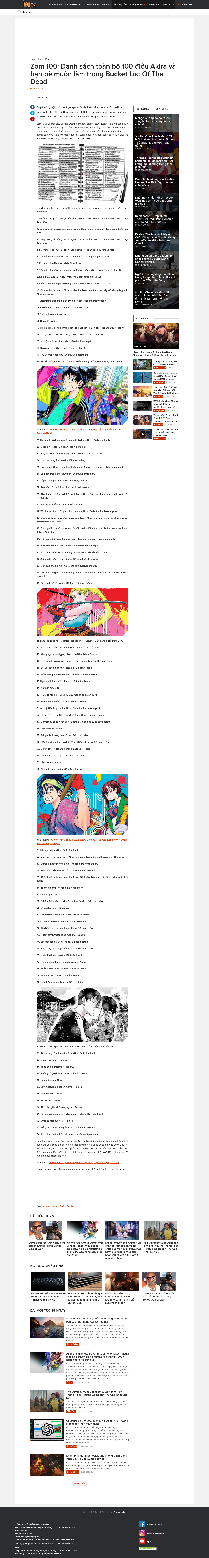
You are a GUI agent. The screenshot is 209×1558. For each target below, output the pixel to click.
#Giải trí (167, 4)
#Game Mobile (72, 4)
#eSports (106, 4)
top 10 (70, 1206)
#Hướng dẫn (120, 4)
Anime (54, 1206)
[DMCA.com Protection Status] (148, 1548)
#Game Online (54, 4)
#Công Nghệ (137, 4)
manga (46, 1206)
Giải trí (62, 1206)
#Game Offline (91, 4)
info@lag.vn (33, 1536)
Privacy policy (120, 1512)
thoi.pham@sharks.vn (44, 1543)
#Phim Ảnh (154, 4)
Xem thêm (80, 1483)
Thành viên (186, 4)
